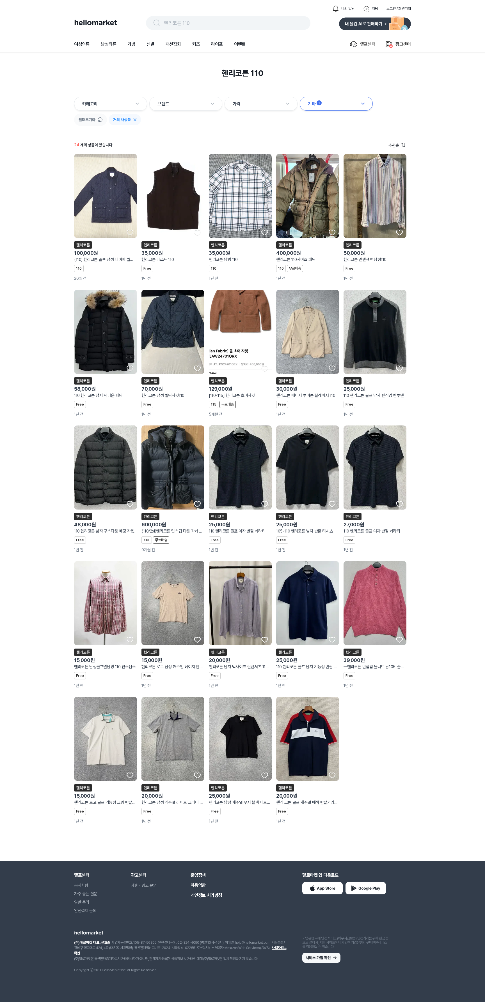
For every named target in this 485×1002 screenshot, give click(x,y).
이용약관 (198, 885)
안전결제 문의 (85, 910)
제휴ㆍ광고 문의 (144, 885)
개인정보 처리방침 (206, 895)
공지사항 (81, 885)
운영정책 (198, 875)
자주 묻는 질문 (85, 893)
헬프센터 (81, 875)
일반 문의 (81, 902)
